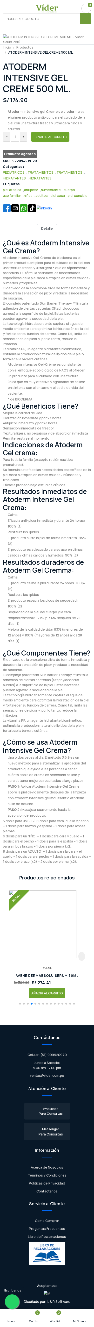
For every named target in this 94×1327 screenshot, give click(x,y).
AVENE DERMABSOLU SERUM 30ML (47, 976)
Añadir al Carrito (51, 137)
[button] (20, 1004)
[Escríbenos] (12, 1301)
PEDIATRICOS (14, 172)
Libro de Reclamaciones (47, 1236)
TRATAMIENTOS (40, 172)
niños (28, 195)
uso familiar (12, 195)
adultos (41, 195)
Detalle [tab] (47, 228)
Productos (25, 47)
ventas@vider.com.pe (47, 1075)
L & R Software (58, 1301)
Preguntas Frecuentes (47, 1228)
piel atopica (12, 189)
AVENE (47, 968)
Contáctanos (47, 1191)
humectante (51, 189)
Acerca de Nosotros (47, 1167)
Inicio (7, 47)
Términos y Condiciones (47, 1175)
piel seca (58, 195)
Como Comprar (47, 1220)
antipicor (31, 189)
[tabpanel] (47, 551)
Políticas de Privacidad (47, 1183)
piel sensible (77, 195)
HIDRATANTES (14, 178)
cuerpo (69, 189)
